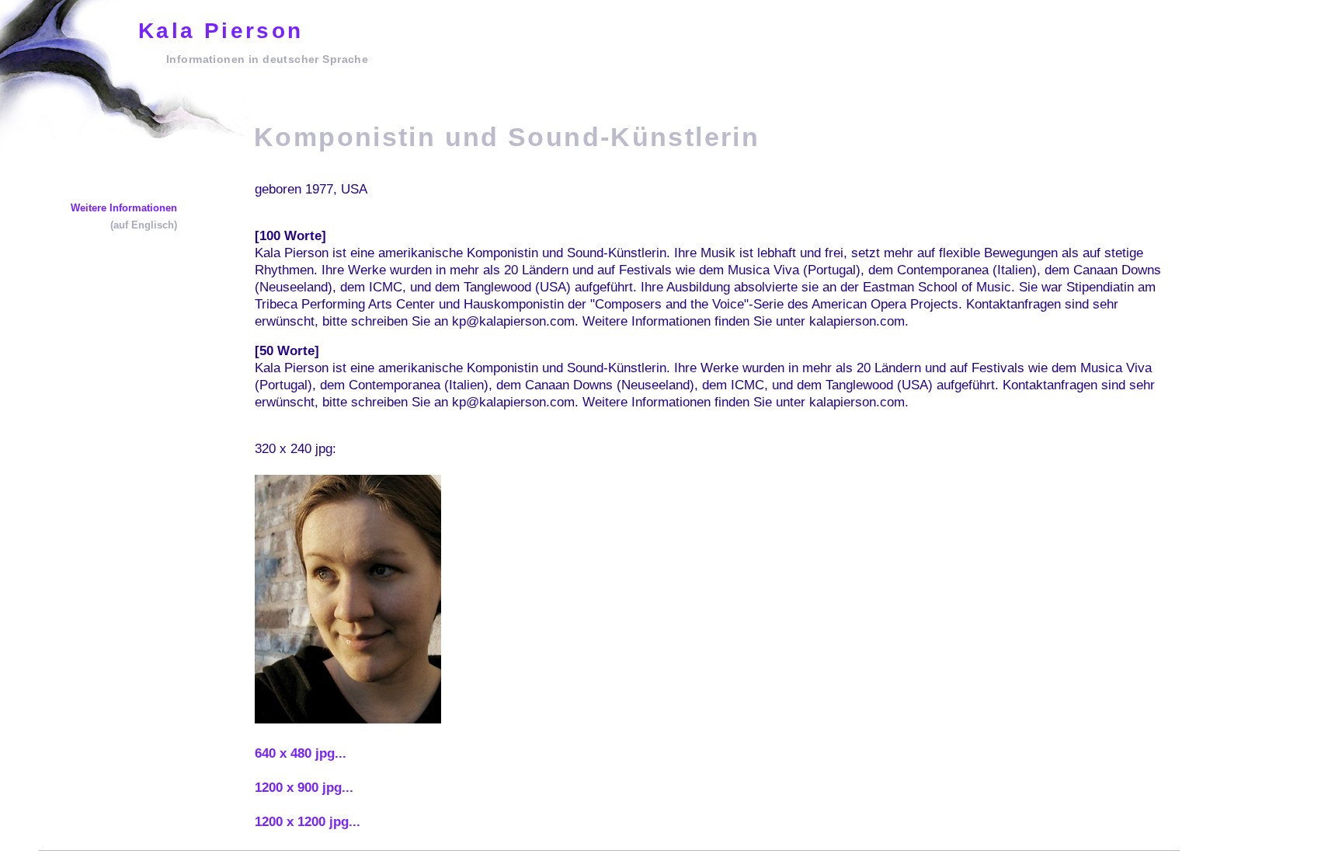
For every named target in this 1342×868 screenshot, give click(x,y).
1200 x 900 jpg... (304, 787)
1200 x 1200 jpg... (307, 821)
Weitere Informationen (124, 208)
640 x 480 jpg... (300, 753)
